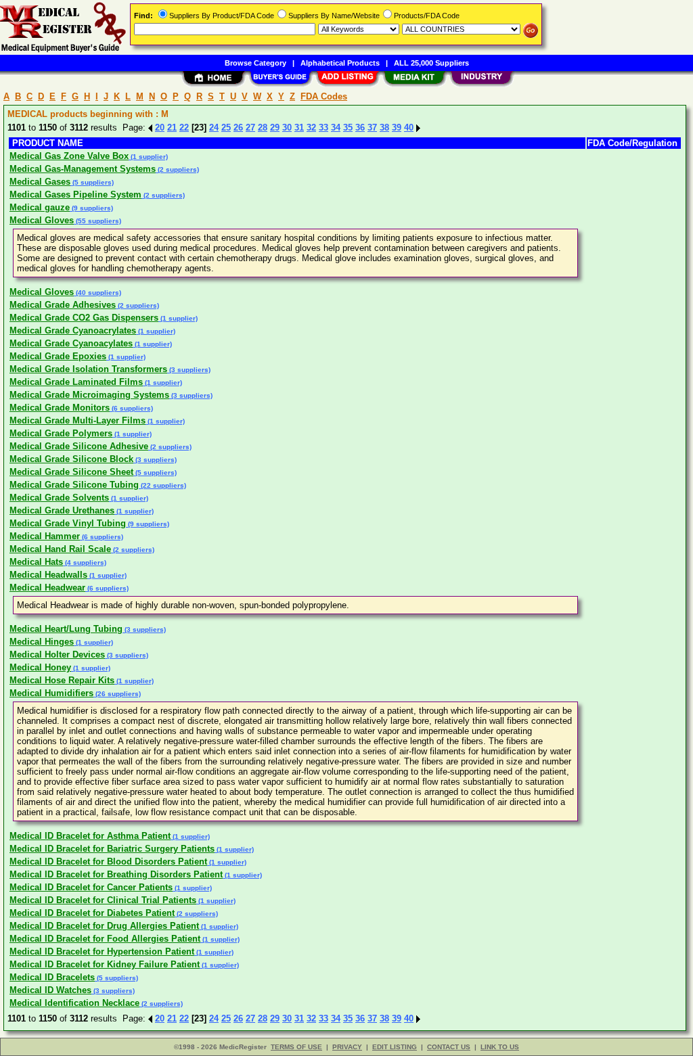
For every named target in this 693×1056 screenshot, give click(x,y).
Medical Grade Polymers (60, 433)
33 (323, 127)
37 (372, 127)
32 (311, 127)
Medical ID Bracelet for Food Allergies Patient (104, 939)
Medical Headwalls (48, 575)
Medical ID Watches (50, 990)
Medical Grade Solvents (59, 497)
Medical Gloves (41, 220)
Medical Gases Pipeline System (75, 194)
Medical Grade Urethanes (61, 510)
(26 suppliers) (117, 693)
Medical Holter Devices (57, 654)
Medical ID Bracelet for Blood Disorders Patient (108, 861)
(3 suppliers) (188, 369)
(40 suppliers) (97, 292)
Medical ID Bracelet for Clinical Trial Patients (102, 900)
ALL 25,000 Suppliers (431, 63)
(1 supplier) (148, 156)
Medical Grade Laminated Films (76, 382)
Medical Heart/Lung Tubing (65, 629)
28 (262, 127)
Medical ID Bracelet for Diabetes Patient (92, 913)
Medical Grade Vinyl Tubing (67, 523)
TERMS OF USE (296, 1047)
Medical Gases (39, 182)
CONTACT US (448, 1047)
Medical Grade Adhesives (62, 305)
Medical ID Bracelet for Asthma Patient (90, 836)
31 (299, 127)
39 (396, 127)
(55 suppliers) (97, 221)
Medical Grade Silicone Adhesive (78, 446)
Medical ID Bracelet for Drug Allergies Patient (104, 926)
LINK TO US (499, 1047)
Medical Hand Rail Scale (60, 549)
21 (172, 127)
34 (335, 127)
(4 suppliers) (84, 562)
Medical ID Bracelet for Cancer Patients (91, 887)
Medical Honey (40, 667)
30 (287, 127)
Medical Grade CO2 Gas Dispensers (83, 318)
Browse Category (255, 63)
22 (184, 127)
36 (360, 127)
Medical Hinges (41, 642)
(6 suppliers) (131, 408)
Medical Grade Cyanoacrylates (72, 330)
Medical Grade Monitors (59, 408)
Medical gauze (39, 207)
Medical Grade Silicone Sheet (71, 472)
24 (214, 127)
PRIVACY (347, 1047)
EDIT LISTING (394, 1047)
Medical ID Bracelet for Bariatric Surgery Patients (112, 849)
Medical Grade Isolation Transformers (88, 369)
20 (159, 127)
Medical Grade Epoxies (57, 356)
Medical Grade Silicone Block (71, 459)
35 (348, 127)
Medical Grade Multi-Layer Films (77, 420)
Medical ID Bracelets (52, 977)
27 (250, 127)
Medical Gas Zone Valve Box (69, 156)
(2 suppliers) (177, 169)
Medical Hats (36, 562)
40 (408, 127)
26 (238, 127)
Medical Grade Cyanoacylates (71, 343)
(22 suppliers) (162, 485)
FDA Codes (323, 96)
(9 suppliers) (91, 208)
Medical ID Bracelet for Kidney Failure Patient (104, 964)
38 (384, 127)
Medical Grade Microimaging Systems (89, 395)
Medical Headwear (47, 587)
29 (275, 127)
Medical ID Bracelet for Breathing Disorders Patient (116, 874)
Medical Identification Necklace (74, 1003)
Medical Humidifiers (51, 693)
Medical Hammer (44, 536)
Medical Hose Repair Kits (61, 680)
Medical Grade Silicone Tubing (74, 485)
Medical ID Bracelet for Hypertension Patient (101, 951)
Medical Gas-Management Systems (82, 169)
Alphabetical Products (340, 63)
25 (226, 127)
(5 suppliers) (92, 182)
